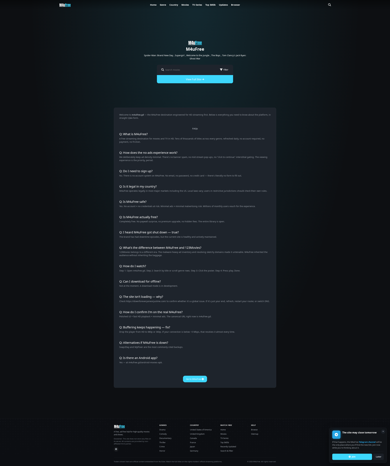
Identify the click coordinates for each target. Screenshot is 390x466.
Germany (194, 451)
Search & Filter (226, 451)
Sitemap (254, 434)
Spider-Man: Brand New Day (158, 55)
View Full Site (194, 79)
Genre (163, 4)
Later (378, 456)
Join (354, 456)
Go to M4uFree (194, 379)
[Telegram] (116, 449)
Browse (254, 429)
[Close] (383, 431)
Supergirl (179, 55)
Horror (162, 451)
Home (153, 4)
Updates (223, 4)
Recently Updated (228, 446)
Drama (162, 429)
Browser (235, 4)
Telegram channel (367, 442)
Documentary (165, 438)
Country (173, 4)
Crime (162, 446)
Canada (193, 438)
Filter (225, 69)
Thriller (162, 442)
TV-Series (197, 4)
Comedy (163, 434)
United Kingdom (197, 434)
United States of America (201, 429)
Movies (185, 4)
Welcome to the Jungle (197, 55)
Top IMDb (210, 4)
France (193, 442)
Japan (192, 446)
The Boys (215, 55)
